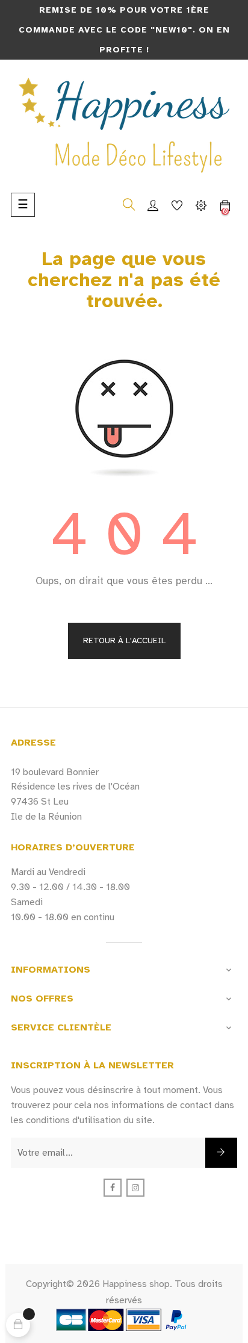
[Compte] (153, 205)
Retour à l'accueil (124, 640)
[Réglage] (201, 205)
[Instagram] (135, 1187)
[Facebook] (112, 1187)
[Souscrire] (221, 1153)
